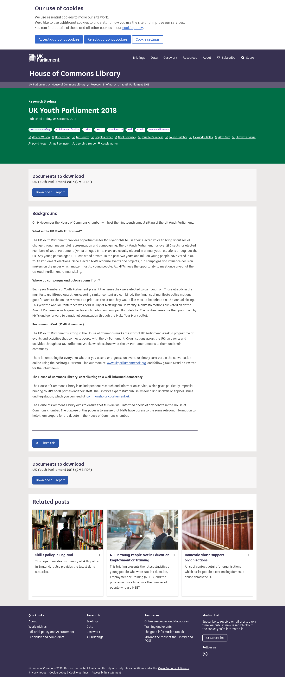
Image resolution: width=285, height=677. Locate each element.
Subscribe (228, 57)
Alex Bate (224, 137)
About (207, 57)
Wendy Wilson (41, 137)
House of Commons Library (75, 73)
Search (250, 57)
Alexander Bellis (203, 137)
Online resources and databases (166, 621)
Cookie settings (148, 39)
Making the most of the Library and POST (168, 638)
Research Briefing (101, 84)
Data (154, 57)
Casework (170, 57)
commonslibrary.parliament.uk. (108, 396)
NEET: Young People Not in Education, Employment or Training (140, 557)
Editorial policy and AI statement (51, 632)
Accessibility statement (106, 672)
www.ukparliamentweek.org (126, 363)
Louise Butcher (178, 137)
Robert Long (62, 137)
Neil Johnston (61, 143)
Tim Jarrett (82, 137)
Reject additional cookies (107, 39)
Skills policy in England (54, 555)
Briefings (139, 57)
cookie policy (132, 28)
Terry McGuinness (152, 137)
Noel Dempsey (127, 137)
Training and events (158, 626)
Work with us (37, 626)
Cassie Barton (109, 143)
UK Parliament (38, 84)
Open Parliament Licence (173, 668)
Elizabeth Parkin (246, 137)
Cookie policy (57, 672)
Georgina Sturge (86, 143)
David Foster (40, 143)
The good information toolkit (164, 632)
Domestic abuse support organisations (204, 557)
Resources (190, 57)
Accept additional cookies (59, 39)
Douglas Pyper (104, 137)
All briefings (94, 637)
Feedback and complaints (46, 637)
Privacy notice (37, 672)
